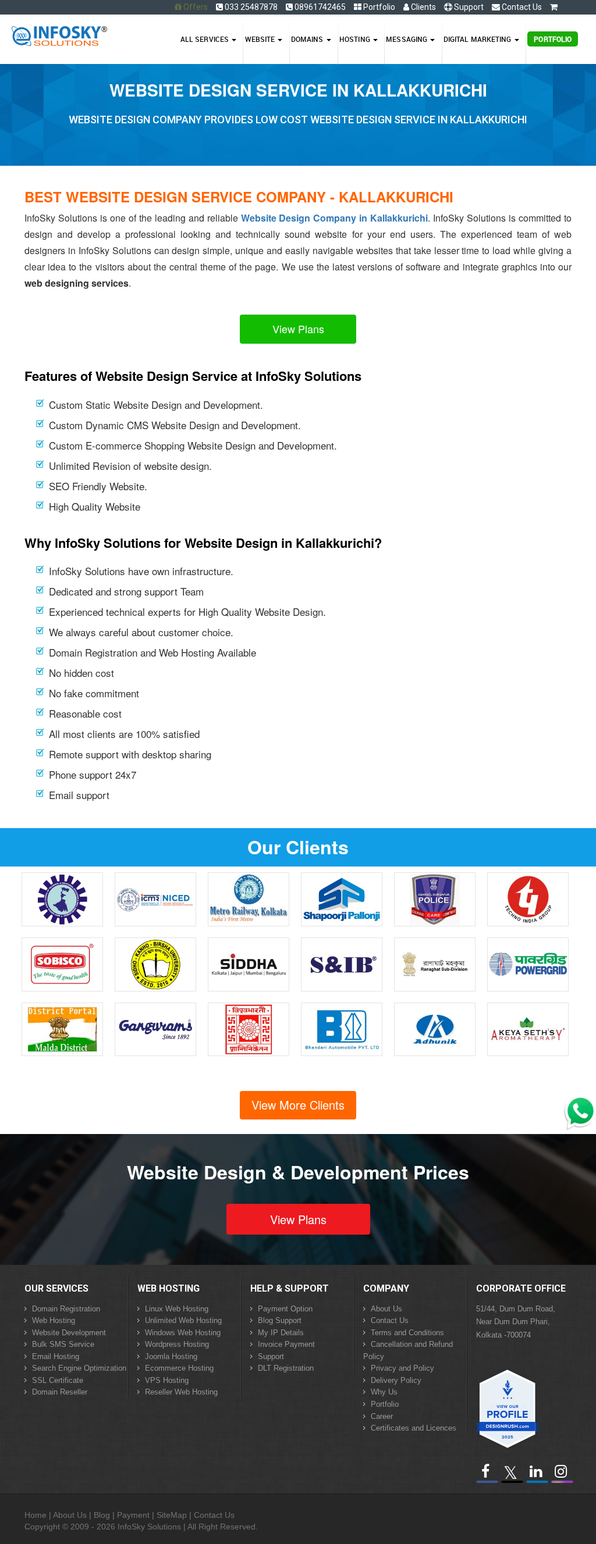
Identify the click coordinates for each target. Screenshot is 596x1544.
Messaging (407, 39)
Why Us (384, 1392)
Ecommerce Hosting (179, 1368)
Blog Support (279, 1320)
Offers (195, 7)
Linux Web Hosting (176, 1308)
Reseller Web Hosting (181, 1392)
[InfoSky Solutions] (59, 33)
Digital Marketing (478, 39)
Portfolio (378, 7)
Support (468, 7)
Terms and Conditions (407, 1332)
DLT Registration (286, 1368)
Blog (102, 1515)
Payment (133, 1515)
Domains (308, 39)
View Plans (298, 328)
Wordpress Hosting (177, 1344)
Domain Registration (66, 1308)
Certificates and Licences (413, 1428)
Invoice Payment (286, 1344)
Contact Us (521, 7)
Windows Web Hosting (183, 1332)
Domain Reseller (59, 1392)
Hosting (355, 39)
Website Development (69, 1332)
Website (261, 39)
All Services (205, 39)
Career (382, 1416)
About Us (386, 1308)
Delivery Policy (396, 1380)
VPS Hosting (167, 1380)
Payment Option (285, 1308)
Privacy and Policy (402, 1368)
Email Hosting (55, 1356)
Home (35, 1515)
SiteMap (172, 1515)
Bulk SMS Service (63, 1344)
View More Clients (298, 1104)
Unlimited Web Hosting (183, 1320)
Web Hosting (53, 1320)
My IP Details (281, 1332)
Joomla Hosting (171, 1356)
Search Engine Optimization (79, 1368)
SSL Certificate (57, 1380)
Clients (422, 7)
